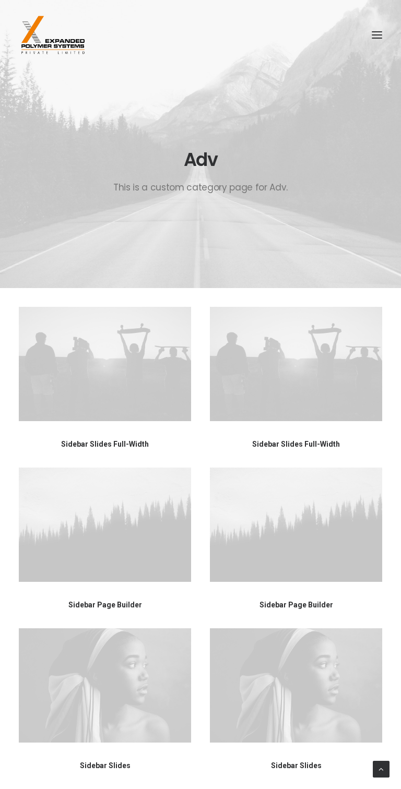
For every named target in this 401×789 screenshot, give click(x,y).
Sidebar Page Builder (105, 605)
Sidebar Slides (105, 765)
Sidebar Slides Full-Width (105, 444)
